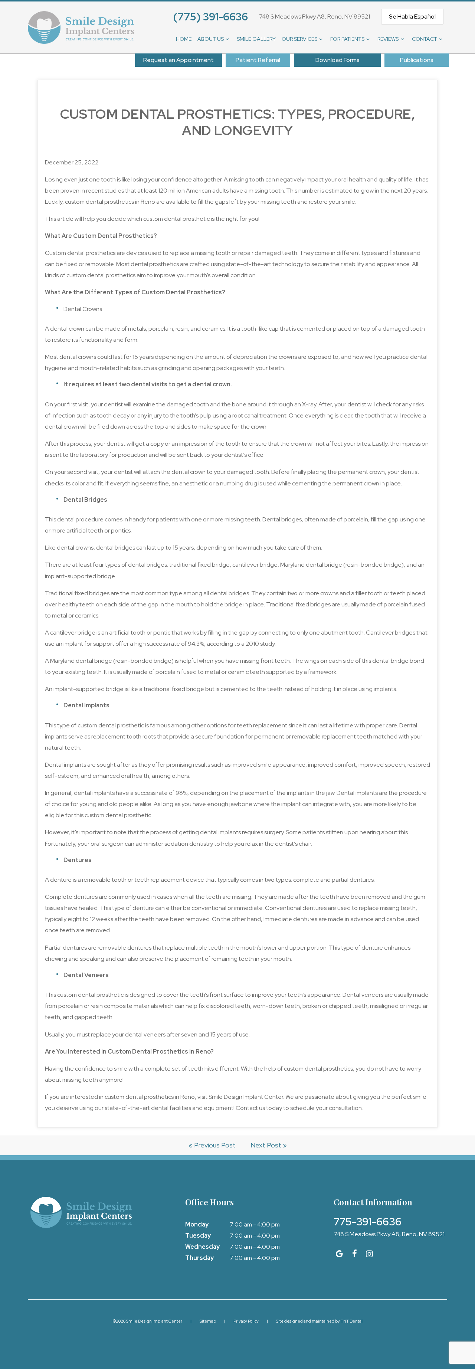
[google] (339, 1253)
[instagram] (369, 1253)
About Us (210, 39)
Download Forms (337, 60)
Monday (197, 1224)
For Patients (347, 39)
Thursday (199, 1258)
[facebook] (354, 1253)
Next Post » (268, 1145)
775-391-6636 (368, 1221)
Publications (416, 60)
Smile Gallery (256, 39)
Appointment (178, 60)
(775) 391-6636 (210, 17)
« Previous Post (212, 1145)
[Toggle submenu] (227, 39)
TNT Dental (352, 1321)
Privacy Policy (246, 1321)
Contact (424, 39)
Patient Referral (258, 60)
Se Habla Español (412, 16)
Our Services (299, 39)
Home (183, 39)
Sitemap (208, 1321)
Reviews (388, 39)
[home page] (81, 27)
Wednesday (202, 1247)
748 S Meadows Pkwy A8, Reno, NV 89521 (314, 17)
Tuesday (198, 1235)
